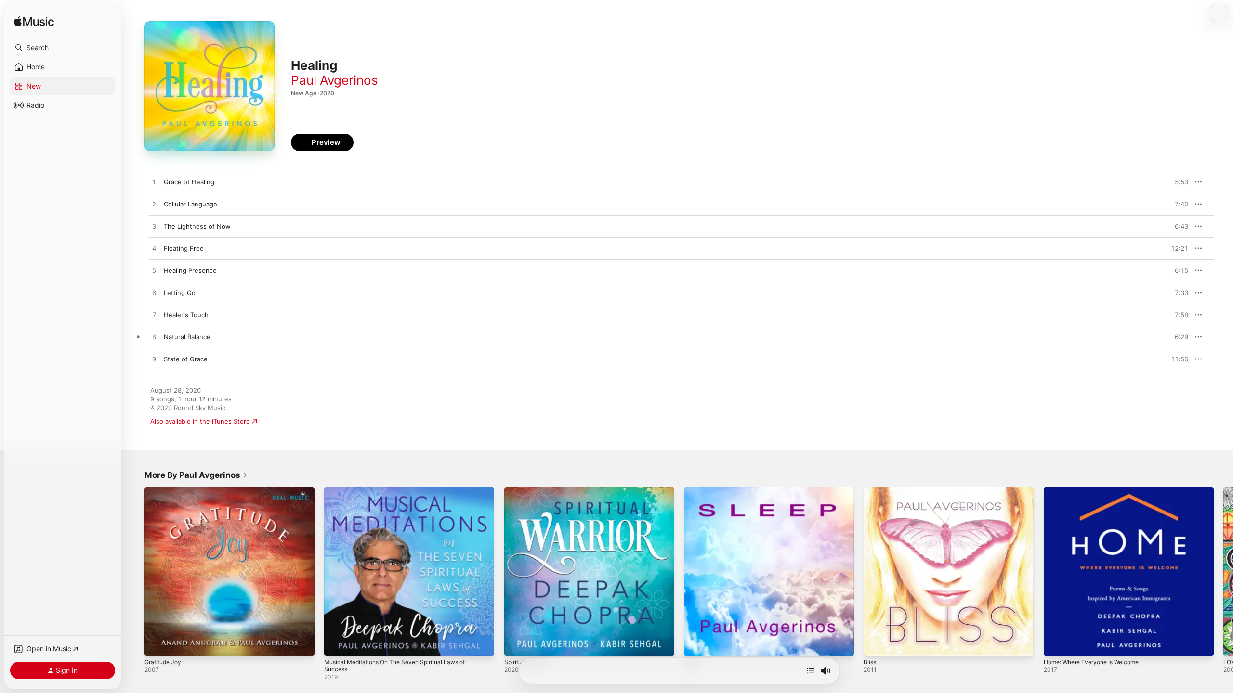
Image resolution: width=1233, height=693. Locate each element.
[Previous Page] (135, 571)
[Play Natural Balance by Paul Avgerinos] (154, 337)
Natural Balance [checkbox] (187, 337)
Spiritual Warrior (527, 490)
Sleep (692, 490)
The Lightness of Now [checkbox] (197, 226)
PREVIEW (1177, 182)
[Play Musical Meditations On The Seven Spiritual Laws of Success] (336, 644)
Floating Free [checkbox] (184, 248)
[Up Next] (810, 671)
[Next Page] (1223, 571)
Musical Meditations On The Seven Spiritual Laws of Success (402, 494)
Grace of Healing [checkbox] (189, 182)
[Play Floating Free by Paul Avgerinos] (154, 248)
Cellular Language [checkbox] (190, 204)
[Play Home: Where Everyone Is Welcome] (1056, 644)
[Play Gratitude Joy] (156, 644)
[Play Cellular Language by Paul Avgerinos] (154, 204)
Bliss (870, 490)
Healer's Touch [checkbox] (186, 315)
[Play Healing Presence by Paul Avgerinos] (154, 271)
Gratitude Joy (164, 490)
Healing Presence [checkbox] (190, 270)
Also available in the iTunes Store (200, 421)
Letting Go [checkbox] (180, 292)
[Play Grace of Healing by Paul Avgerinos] (154, 182)
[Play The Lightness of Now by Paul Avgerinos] (154, 226)
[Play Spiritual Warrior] (516, 644)
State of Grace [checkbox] (186, 359)
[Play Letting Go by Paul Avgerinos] (154, 293)
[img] (34, 21)
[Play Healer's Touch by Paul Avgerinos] (154, 315)
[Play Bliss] (875, 644)
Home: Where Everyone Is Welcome (1097, 490)
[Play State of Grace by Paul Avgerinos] (154, 359)
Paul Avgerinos (334, 80)
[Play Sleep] (696, 644)
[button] (63, 47)
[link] (196, 475)
